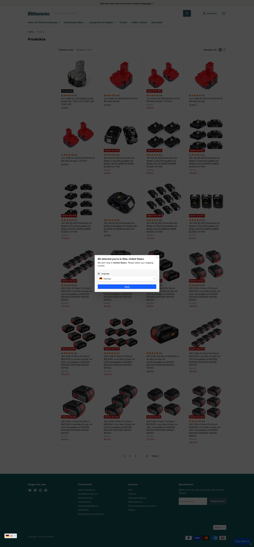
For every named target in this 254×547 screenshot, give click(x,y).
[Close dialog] (157, 257)
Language (105, 274)
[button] (10, 536)
